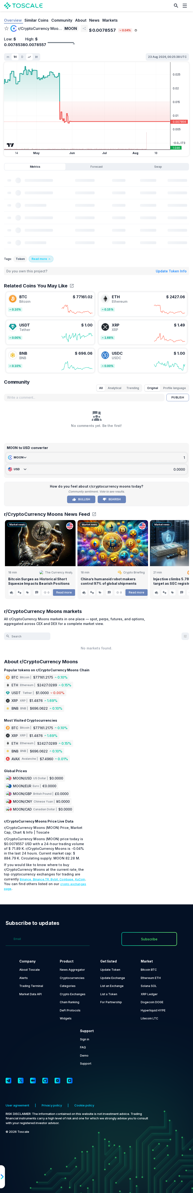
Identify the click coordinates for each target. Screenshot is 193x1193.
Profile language (174, 388)
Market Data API (30, 994)
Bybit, (55, 879)
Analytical (114, 388)
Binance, (26, 879)
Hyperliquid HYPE (153, 1010)
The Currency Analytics (58, 572)
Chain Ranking (69, 1002)
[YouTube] (57, 1080)
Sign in (84, 1039)
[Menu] (186, 5)
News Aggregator (72, 969)
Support (85, 1063)
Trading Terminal (31, 986)
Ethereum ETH (151, 978)
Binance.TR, (42, 879)
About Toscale (29, 969)
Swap (158, 166)
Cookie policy (84, 1105)
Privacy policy (52, 1105)
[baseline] (29, 57)
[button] (176, 5)
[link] (50, 304)
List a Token (108, 994)
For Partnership (111, 1002)
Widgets (66, 1018)
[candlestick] (36, 57)
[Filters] (185, 636)
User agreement (17, 1105)
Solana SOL (149, 986)
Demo (84, 1055)
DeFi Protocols (70, 1010)
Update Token (110, 969)
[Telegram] (8, 1080)
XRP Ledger (149, 994)
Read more (64, 592)
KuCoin (80, 879)
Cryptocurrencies (72, 978)
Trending (132, 388)
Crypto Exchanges (72, 994)
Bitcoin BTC (149, 969)
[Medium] (33, 1080)
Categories (68, 986)
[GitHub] (45, 1080)
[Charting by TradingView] (10, 145)
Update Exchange (112, 978)
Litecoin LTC (149, 1018)
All (101, 388)
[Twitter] (21, 1080)
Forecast (96, 166)
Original (152, 388)
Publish (177, 397)
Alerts (23, 978)
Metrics (35, 166)
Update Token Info (171, 271)
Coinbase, (67, 879)
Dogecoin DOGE (152, 1002)
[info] (136, 30)
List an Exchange (112, 986)
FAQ (83, 1047)
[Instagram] (69, 1080)
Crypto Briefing (134, 572)
